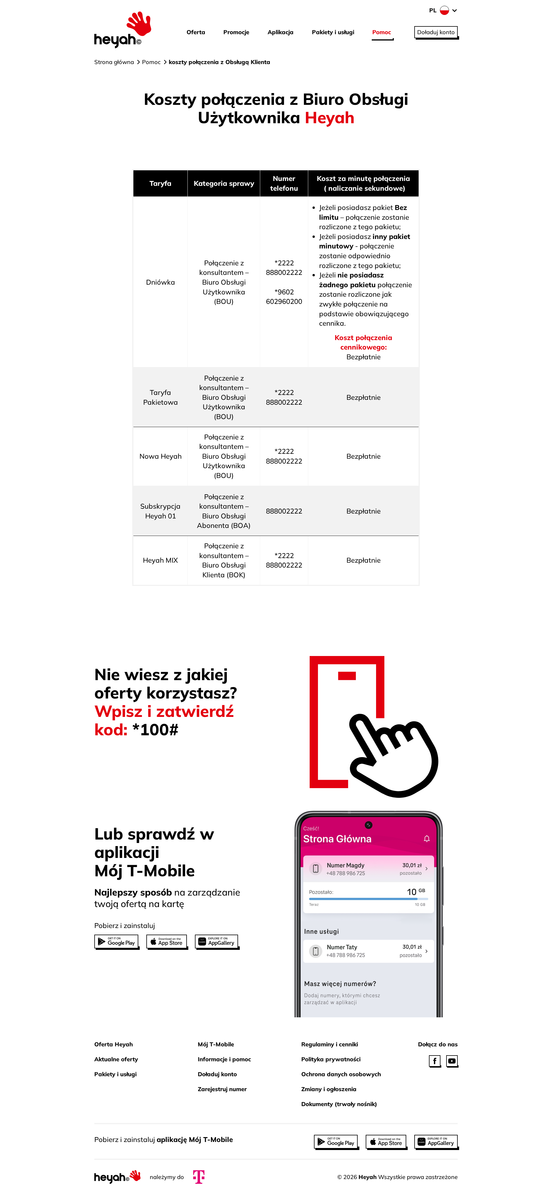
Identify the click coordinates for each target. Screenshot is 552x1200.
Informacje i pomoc (224, 1059)
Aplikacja (281, 32)
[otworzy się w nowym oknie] (434, 1061)
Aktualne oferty (116, 1059)
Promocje (236, 32)
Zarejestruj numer (222, 1089)
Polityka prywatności (331, 1059)
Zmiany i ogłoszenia (328, 1089)
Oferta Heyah (113, 1044)
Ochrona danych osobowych (341, 1074)
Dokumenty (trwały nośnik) (339, 1104)
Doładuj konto (217, 1074)
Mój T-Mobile (216, 1044)
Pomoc (381, 32)
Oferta (196, 32)
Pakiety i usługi (333, 32)
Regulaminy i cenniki (329, 1044)
